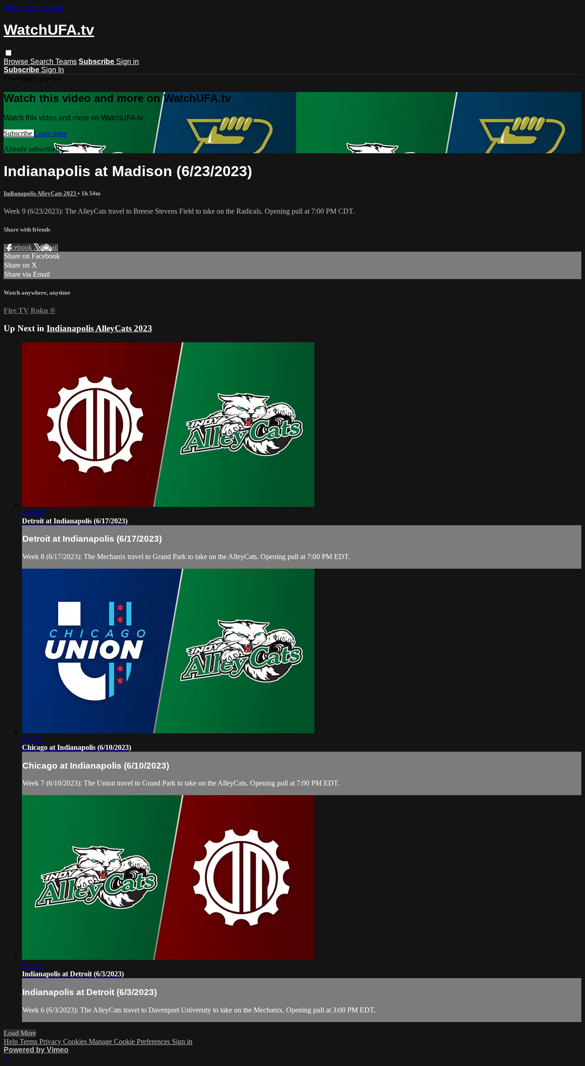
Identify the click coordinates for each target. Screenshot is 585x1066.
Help (12, 1041)
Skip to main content (33, 7)
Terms (29, 1041)
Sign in (127, 61)
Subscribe (19, 133)
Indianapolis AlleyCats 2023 (41, 193)
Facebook (19, 247)
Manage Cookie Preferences (130, 1041)
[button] (8, 53)
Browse (17, 61)
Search (42, 61)
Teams (66, 61)
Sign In (52, 70)
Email (49, 247)
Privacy (51, 1041)
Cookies (76, 1041)
